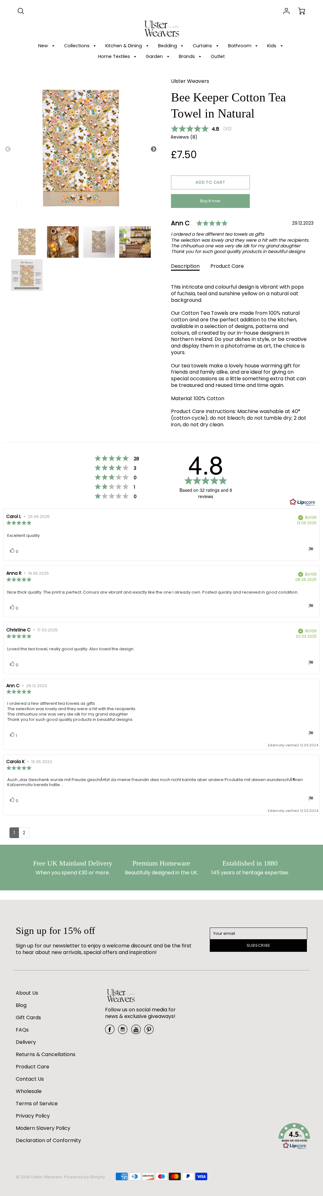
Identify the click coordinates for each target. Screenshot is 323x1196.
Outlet (218, 56)
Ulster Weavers (190, 81)
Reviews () (184, 137)
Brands (187, 56)
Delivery (26, 1042)
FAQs (22, 1029)
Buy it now (210, 201)
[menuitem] (47, 45)
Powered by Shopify (84, 1177)
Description (185, 266)
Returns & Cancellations (45, 1054)
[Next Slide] (153, 149)
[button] (210, 182)
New (43, 46)
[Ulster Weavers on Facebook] (110, 1031)
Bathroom (240, 46)
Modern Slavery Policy (43, 1128)
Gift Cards (28, 1017)
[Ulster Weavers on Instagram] (122, 1031)
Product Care (227, 266)
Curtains (203, 46)
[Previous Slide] (8, 149)
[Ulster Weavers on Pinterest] (149, 1031)
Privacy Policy (33, 1115)
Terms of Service (37, 1103)
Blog (21, 1005)
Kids (272, 46)
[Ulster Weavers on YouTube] (136, 1031)
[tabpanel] (27, 242)
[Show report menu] (311, 550)
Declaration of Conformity (48, 1140)
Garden (155, 56)
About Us (27, 993)
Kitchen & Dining (124, 46)
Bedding (168, 46)
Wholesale (29, 1091)
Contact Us (30, 1079)
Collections (77, 46)
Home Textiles (114, 56)
